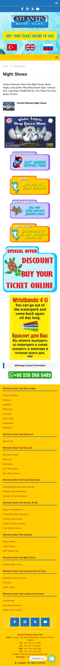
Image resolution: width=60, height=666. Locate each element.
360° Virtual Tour (11, 551)
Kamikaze (7, 404)
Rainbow (7, 400)
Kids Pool (7, 459)
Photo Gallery (9, 542)
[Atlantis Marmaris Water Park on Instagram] (27, 9)
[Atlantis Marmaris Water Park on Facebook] (22, 9)
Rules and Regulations (13, 510)
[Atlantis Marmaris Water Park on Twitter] (32, 9)
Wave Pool (8, 441)
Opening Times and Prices (14, 578)
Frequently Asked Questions (16, 514)
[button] (56, 3)
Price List (7, 583)
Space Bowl (8, 423)
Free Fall (7, 414)
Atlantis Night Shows (12, 564)
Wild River (7, 428)
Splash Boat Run (10, 395)
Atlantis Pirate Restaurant (15, 496)
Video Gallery (9, 546)
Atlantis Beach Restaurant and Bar (19, 487)
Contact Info (8, 601)
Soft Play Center (10, 469)
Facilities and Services (13, 519)
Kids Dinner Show (10, 455)
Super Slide (8, 418)
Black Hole (8, 409)
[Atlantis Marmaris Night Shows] (9, 106)
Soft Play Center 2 (11, 473)
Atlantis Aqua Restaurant (14, 491)
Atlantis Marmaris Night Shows (31, 103)
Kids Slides (8, 464)
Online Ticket (9, 587)
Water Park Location (12, 610)
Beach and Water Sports (14, 523)
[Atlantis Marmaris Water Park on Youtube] (37, 9)
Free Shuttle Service (12, 528)
